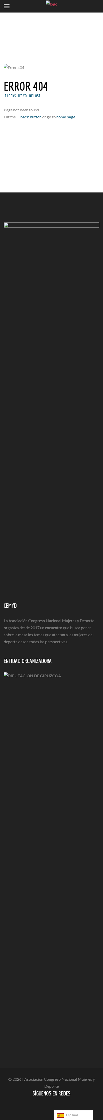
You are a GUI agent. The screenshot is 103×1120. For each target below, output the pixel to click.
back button (31, 116)
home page (65, 116)
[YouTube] (56, 1108)
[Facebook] (48, 1108)
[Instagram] (65, 1108)
